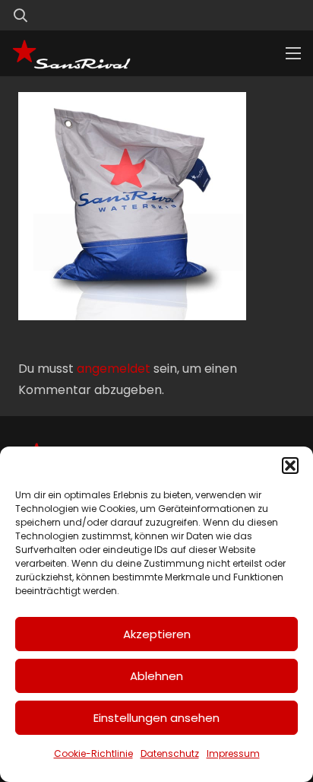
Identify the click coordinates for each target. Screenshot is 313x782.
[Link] (262, 15)
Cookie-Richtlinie (93, 753)
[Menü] (293, 53)
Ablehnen (156, 676)
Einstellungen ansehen (156, 718)
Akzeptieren (157, 634)
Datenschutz (170, 753)
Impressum (233, 753)
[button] (290, 465)
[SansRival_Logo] (71, 53)
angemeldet (113, 368)
